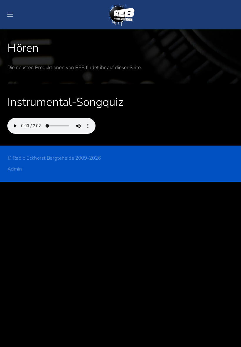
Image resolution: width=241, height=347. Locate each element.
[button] (10, 14)
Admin (14, 169)
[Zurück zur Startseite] (120, 14)
